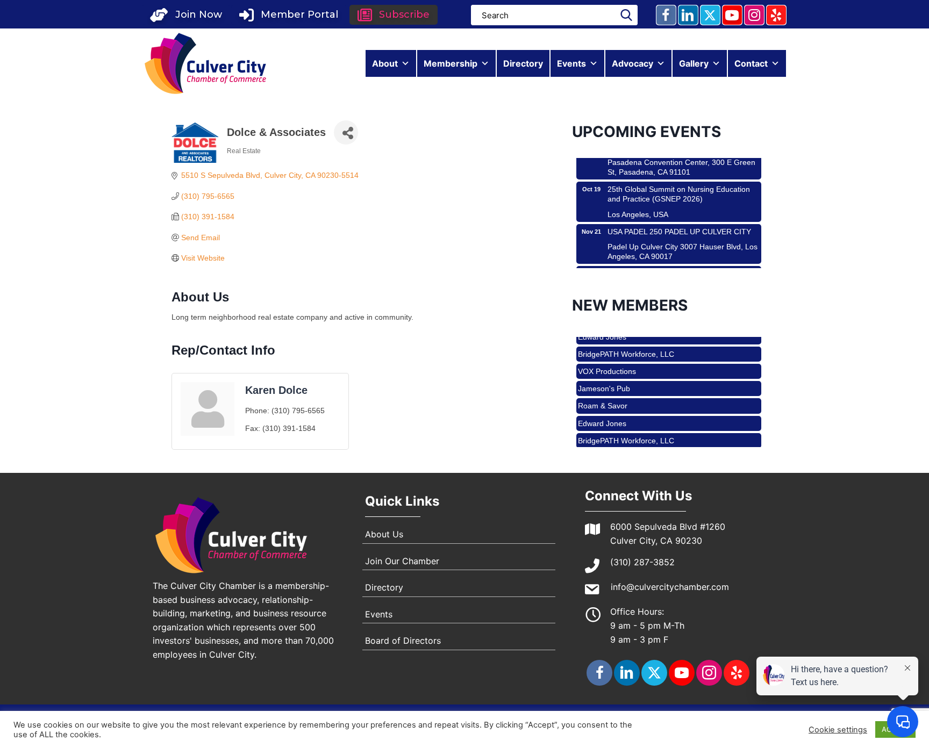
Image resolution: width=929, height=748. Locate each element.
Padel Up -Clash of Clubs (650, 263)
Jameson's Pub (604, 379)
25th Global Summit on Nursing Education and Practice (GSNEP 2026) (679, 184)
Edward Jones (602, 413)
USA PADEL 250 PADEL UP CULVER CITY (679, 221)
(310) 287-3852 (642, 562)
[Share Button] (346, 132)
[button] (186, 15)
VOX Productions (607, 361)
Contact (751, 63)
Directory (523, 63)
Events (571, 63)
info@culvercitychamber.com (670, 586)
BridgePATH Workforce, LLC (626, 344)
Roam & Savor (602, 396)
